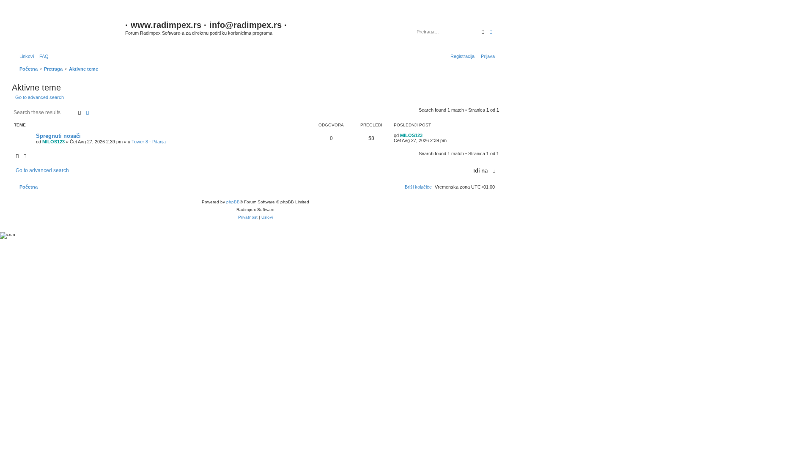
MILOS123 (53, 141)
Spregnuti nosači (58, 136)
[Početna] (69, 29)
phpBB (233, 202)
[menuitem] (42, 56)
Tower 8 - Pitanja (149, 141)
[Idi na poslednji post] (425, 135)
